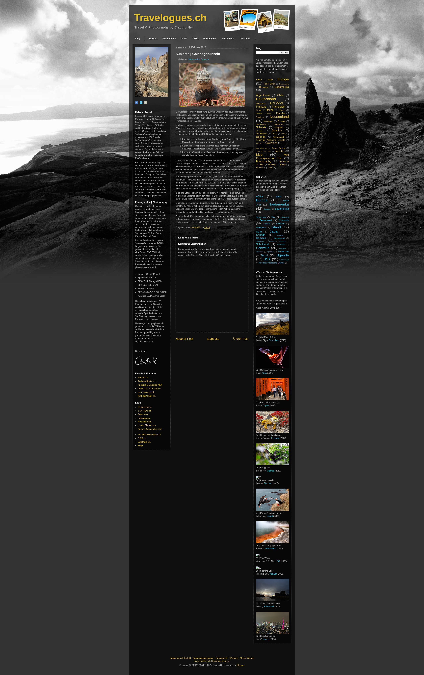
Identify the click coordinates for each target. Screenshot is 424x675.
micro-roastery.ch (146, 392)
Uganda (260, 136)
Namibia (260, 117)
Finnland (261, 106)
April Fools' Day (262, 148)
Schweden (279, 124)
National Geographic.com (150, 429)
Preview (272, 164)
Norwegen (268, 121)
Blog (137, 38)
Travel (270, 168)
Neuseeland (279, 116)
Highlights (279, 151)
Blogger (240, 665)
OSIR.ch (142, 438)
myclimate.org (144, 421)
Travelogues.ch (170, 17)
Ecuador (205, 59)
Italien (270, 110)
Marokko (280, 113)
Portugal (281, 121)
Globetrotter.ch (145, 407)
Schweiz (261, 127)
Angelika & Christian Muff (150, 385)
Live (259, 154)
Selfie (283, 164)
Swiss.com (143, 414)
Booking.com (144, 418)
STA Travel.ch (144, 411)
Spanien (277, 130)
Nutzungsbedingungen (203, 658)
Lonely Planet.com (147, 425)
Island (259, 110)
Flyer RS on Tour (263, 151)
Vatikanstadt (278, 137)
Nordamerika (210, 38)
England (266, 224)
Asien (184, 38)
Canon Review (279, 148)
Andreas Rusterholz (147, 381)
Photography (263, 161)
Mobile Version (247, 658)
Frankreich (278, 106)
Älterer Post (240, 338)
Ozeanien (245, 38)
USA (283, 134)
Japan (282, 110)
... (256, 38)
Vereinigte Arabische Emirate (270, 140)
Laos (269, 113)
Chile (280, 95)
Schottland (261, 124)
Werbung (234, 658)
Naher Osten (169, 38)
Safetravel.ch (144, 442)
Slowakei (259, 131)
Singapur (279, 127)
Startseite (213, 338)
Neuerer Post (184, 338)
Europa (153, 38)
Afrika (195, 38)
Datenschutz (222, 658)
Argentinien (263, 95)
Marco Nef (143, 377)
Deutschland (266, 99)
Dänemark (261, 103)
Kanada (259, 113)
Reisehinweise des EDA (149, 434)
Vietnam (259, 143)
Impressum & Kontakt (180, 658)
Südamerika (228, 38)
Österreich (271, 143)
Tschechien (261, 133)
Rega (140, 445)
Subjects (260, 168)
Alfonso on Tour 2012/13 (149, 388)
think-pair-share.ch (147, 396)
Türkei (274, 134)
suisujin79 (195, 227)
